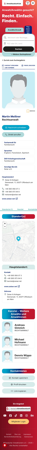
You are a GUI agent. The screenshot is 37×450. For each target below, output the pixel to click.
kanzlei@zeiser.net (14, 281)
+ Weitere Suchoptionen (21, 54)
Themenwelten (28, 30)
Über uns (17, 434)
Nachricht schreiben (17, 127)
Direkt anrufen (14, 134)
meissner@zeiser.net (13, 195)
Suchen (18, 49)
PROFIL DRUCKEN (29, 65)
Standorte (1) (7, 209)
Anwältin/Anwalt (14, 30)
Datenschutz (28, 437)
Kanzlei (20, 209)
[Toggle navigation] (33, 3)
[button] (18, 238)
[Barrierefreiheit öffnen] (28, 3)
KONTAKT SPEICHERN (11, 65)
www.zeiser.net (8, 199)
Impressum (27, 434)
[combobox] (18, 38)
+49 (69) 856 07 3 (12, 189)
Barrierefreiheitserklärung (12, 437)
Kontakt (8, 434)
